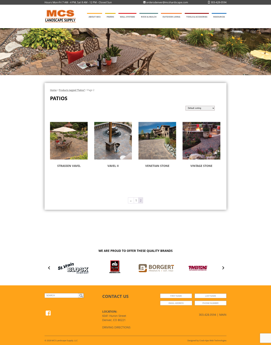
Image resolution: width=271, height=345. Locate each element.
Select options (63, 176)
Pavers (110, 16)
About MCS (95, 16)
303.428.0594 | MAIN (212, 315)
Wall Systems (127, 16)
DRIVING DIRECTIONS (116, 327)
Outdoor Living (171, 16)
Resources (219, 16)
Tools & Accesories (196, 16)
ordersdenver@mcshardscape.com (167, 2)
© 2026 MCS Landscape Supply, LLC (61, 340)
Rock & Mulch (149, 16)
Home (53, 90)
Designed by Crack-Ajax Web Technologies (206, 340)
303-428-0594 (218, 2)
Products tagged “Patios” (72, 90)
